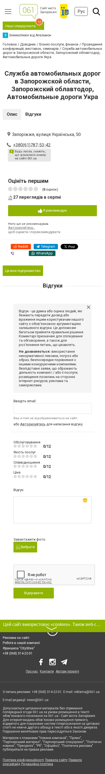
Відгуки (33, 114)
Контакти (47, 671)
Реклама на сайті (16, 638)
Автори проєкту (67, 671)
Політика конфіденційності (23, 760)
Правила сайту (56, 760)
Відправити (33, 593)
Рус (81, 11)
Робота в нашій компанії (21, 643)
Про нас (32, 671)
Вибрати (27, 547)
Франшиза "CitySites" (19, 648)
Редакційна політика (37, 764)
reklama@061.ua (87, 692)
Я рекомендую (54, 210)
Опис (12, 114)
